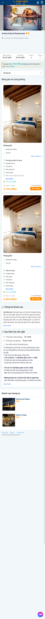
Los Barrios (20, 432)
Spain (12, 432)
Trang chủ (5, 432)
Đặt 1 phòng (36, 188)
